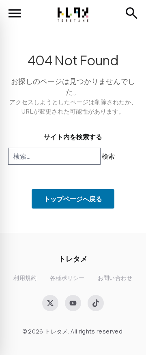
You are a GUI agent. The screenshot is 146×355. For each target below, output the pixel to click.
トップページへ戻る (73, 198)
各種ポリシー (67, 278)
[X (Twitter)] (50, 303)
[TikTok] (96, 303)
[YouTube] (73, 303)
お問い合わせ (115, 278)
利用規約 (24, 278)
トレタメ (73, 258)
